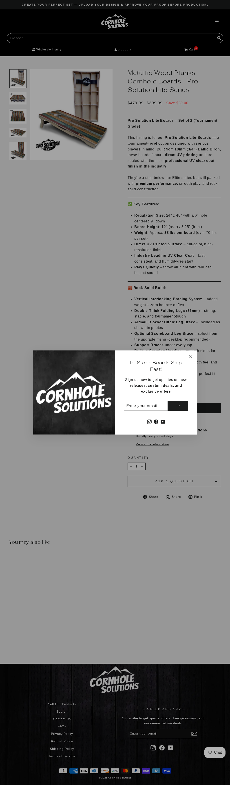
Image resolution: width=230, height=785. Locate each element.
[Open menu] (217, 20)
